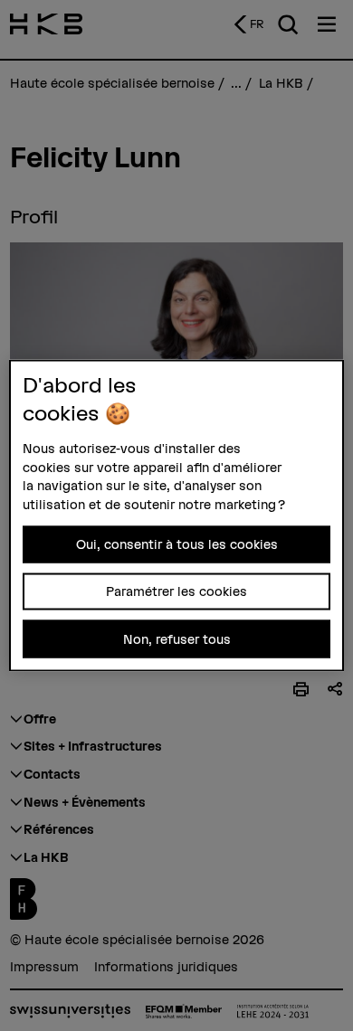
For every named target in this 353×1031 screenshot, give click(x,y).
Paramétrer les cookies (176, 591)
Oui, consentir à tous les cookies (177, 543)
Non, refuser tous (177, 638)
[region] (177, 516)
